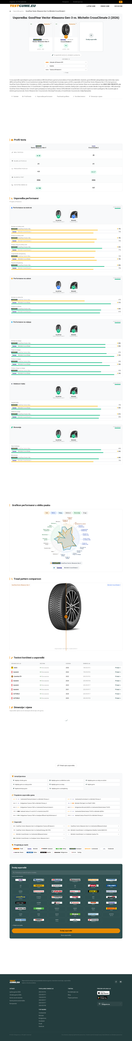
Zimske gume (104, 6)
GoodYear (49, 80)
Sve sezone (118, 6)
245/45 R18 (42, 1005)
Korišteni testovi (80, 96)
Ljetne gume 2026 (15, 992)
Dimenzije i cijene (96, 96)
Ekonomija (77, 513)
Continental (42, 1013)
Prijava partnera (73, 998)
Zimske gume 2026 (15, 995)
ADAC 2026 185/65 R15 (110, 84)
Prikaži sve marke (18, 925)
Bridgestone (42, 1018)
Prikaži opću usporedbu (67, 765)
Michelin (77, 80)
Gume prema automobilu (17, 1000)
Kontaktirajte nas (78, 2)
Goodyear (42, 1021)
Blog (69, 995)
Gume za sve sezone (16, 998)
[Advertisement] (66, 117)
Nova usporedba (66, 935)
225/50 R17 (42, 1000)
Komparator (65, 2)
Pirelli (40, 1023)
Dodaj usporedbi (66, 931)
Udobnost (68, 513)
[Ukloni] (50, 23)
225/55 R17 (42, 1003)
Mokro (53, 513)
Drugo (85, 513)
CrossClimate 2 (37, 86)
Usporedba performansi (44, 96)
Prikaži (117, 667)
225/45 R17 (42, 994)
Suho (46, 513)
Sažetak (15, 96)
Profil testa (27, 96)
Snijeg (60, 513)
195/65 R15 (42, 997)
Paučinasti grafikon (63, 96)
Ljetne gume (90, 6)
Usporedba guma (18, 11)
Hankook (41, 1026)
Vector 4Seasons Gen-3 (24, 86)
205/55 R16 (42, 992)
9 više (66, 72)
